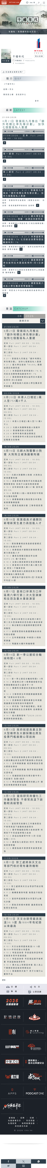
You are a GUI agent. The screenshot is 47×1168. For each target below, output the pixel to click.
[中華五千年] (12, 1106)
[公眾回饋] (30, 992)
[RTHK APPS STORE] (12, 1091)
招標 (32, 1118)
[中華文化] (12, 1062)
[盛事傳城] (34, 1077)
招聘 (23, 1118)
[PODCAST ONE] (34, 1091)
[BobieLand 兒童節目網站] (34, 1017)
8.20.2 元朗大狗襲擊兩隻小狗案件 (22, 428)
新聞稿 (12, 1118)
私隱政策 (13, 1123)
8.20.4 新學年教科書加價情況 (20, 434)
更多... (38, 101)
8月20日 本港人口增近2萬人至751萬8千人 (23, 399)
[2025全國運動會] (12, 1002)
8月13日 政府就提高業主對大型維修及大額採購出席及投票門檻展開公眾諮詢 (23, 733)
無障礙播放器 (29, 1123)
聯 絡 (14, 991)
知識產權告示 (15, 1121)
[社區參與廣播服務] (34, 1047)
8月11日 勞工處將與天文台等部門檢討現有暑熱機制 (22, 864)
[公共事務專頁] (12, 1047)
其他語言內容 (22, 1126)
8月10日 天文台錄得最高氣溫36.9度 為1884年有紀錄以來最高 (23, 922)
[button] (5, 131)
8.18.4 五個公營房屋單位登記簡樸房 (23, 562)
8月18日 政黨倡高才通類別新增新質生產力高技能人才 (23, 521)
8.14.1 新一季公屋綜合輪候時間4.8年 (23, 679)
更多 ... (4, 980)
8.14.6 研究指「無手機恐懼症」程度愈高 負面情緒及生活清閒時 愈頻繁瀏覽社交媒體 (23, 709)
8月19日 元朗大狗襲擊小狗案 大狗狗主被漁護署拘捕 (23, 452)
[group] (33, 131)
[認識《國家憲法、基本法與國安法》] (34, 1062)
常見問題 (31, 1121)
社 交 (37, 987)
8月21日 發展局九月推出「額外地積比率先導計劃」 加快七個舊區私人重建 (23, 124)
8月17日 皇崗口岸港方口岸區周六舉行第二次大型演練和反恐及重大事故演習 (23, 595)
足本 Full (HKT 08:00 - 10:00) (22, 343)
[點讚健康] (12, 1017)
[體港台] (34, 1002)
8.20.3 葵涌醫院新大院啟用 (19, 431)
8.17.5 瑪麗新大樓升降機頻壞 (19, 644)
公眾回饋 (37, 992)
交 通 (14, 987)
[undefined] (27, 2)
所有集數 (6, 61)
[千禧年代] (4, 143)
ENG (31, 2)
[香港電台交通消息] (8, 987)
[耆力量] (12, 1077)
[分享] (31, 987)
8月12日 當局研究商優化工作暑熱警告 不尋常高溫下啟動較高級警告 (23, 800)
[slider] (40, 131)
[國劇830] (12, 1032)
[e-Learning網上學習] (34, 1032)
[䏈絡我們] (8, 991)
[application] (23, 131)
